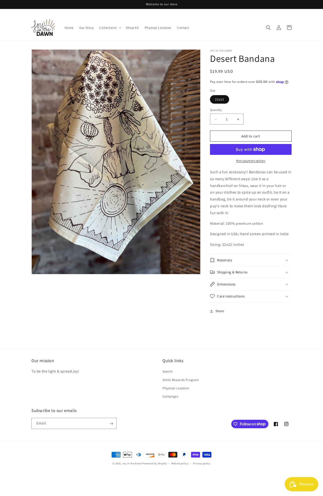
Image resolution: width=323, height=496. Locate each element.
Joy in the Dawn (132, 463)
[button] (109, 28)
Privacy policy (201, 463)
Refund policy (179, 463)
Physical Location (175, 388)
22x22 (219, 99)
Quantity (216, 110)
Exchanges (170, 396)
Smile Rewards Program (180, 380)
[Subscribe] (111, 423)
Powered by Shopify (155, 463)
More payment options (250, 160)
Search (167, 371)
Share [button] (219, 311)
